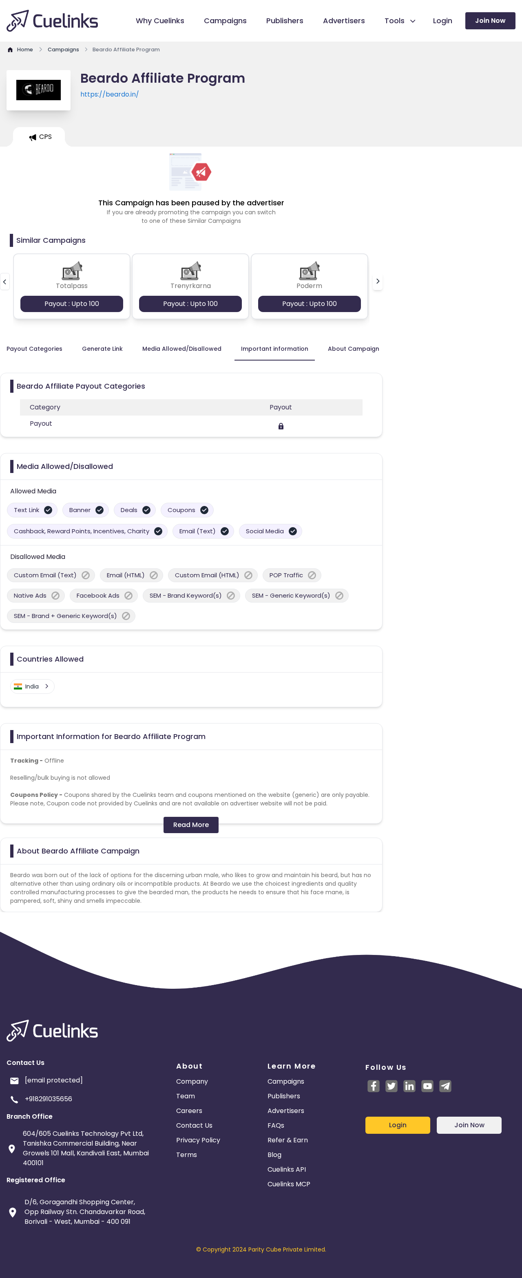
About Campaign (353, 349)
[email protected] (54, 1080)
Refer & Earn (288, 1140)
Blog (274, 1154)
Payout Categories (34, 349)
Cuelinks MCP (289, 1184)
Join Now (490, 20)
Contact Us (194, 1125)
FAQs (276, 1125)
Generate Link (102, 349)
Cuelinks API (287, 1169)
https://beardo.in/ (109, 94)
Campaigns (286, 1081)
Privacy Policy (198, 1140)
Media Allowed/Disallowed (181, 349)
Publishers (284, 1096)
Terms (186, 1154)
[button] (5, 281)
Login (398, 1125)
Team (185, 1096)
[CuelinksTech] (445, 1086)
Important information (274, 349)
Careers (189, 1110)
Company (192, 1081)
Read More (191, 824)
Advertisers (286, 1110)
